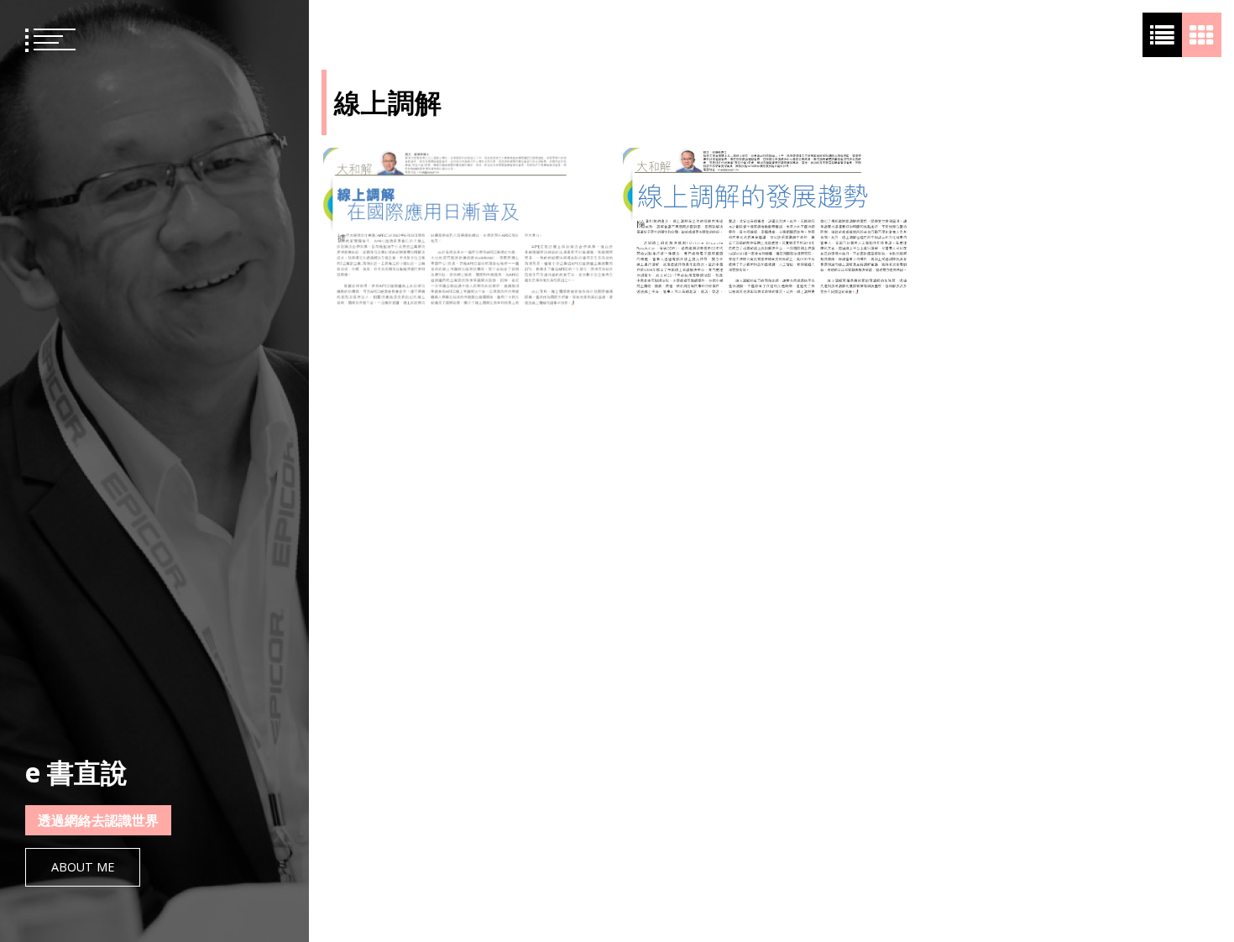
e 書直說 (76, 772)
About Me (82, 867)
